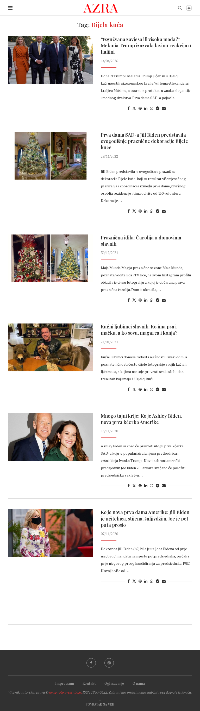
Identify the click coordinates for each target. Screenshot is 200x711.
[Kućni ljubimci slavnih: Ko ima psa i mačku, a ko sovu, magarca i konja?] (50, 347)
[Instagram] (109, 663)
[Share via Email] (164, 108)
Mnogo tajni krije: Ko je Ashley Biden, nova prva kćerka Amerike (141, 419)
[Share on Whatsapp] (151, 108)
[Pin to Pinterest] (140, 108)
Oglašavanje (114, 683)
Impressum (64, 683)
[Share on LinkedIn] (145, 108)
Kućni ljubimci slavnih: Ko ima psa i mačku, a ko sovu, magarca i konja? (139, 329)
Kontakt (89, 683)
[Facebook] (91, 663)
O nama (139, 683)
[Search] (180, 7)
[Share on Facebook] (129, 108)
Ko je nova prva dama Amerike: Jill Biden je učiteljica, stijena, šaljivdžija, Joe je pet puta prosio (145, 518)
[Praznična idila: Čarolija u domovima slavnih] (50, 258)
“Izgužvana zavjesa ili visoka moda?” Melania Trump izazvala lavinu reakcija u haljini (146, 45)
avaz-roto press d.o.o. (65, 692)
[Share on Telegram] (157, 108)
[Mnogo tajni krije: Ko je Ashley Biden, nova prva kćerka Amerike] (50, 437)
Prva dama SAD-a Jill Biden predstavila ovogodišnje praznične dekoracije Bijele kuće (144, 141)
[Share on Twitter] (134, 108)
